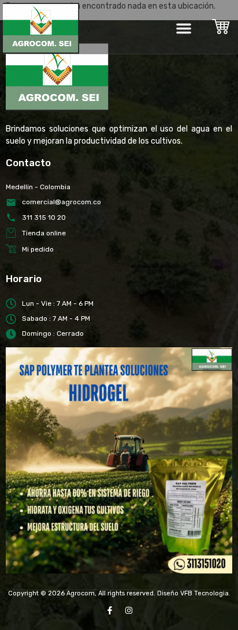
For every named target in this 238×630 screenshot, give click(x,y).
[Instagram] (129, 610)
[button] (184, 28)
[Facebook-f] (110, 610)
